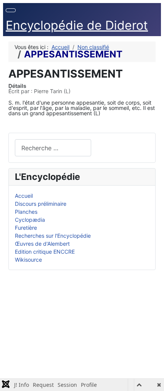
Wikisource (28, 259)
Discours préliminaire (40, 203)
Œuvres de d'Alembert (42, 243)
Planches (26, 211)
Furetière (26, 227)
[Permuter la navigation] (11, 10)
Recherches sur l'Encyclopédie (53, 235)
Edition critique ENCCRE (45, 251)
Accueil (24, 195)
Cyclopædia (30, 219)
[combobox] (53, 147)
